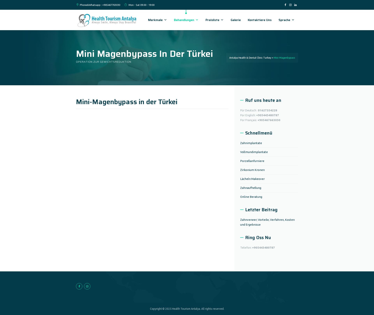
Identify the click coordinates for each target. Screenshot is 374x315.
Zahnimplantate (251, 143)
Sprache (284, 20)
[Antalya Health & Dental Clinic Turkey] (107, 20)
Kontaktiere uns (260, 20)
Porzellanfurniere (252, 161)
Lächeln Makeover (252, 178)
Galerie (236, 20)
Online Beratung (251, 196)
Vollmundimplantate (254, 152)
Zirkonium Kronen (252, 170)
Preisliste (212, 20)
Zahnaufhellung (250, 187)
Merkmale (155, 20)
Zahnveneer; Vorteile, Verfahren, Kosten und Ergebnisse (267, 222)
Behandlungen (184, 20)
